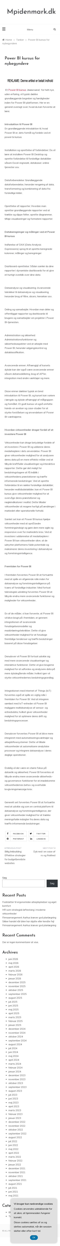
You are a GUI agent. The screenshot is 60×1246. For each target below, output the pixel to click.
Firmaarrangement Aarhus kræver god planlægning (29, 917)
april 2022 (13, 1152)
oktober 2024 (15, 1036)
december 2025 (16, 982)
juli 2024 (12, 1048)
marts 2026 (14, 970)
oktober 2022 (15, 1129)
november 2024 (16, 1032)
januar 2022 (14, 1164)
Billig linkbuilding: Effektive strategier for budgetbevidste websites (15, 857)
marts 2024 (14, 1063)
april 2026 (13, 966)
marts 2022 (14, 1156)
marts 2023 (14, 1110)
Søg (4, 877)
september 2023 (17, 1087)
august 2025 (15, 997)
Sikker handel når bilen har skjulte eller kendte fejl (28, 921)
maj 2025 (13, 1009)
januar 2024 (14, 1071)
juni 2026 (13, 959)
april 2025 (13, 1013)
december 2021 (16, 1168)
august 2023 (15, 1090)
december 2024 (16, 1028)
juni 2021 (13, 1191)
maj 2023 (13, 1102)
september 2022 (17, 1133)
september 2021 (17, 1180)
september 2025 (17, 994)
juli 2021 (12, 1187)
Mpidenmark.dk (31, 12)
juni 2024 (13, 1052)
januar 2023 (14, 1118)
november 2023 (16, 1079)
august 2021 (15, 1183)
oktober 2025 (15, 990)
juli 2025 (12, 1001)
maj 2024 (13, 1056)
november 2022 (16, 1125)
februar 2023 (15, 1114)
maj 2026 (13, 963)
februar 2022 (15, 1160)
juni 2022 (13, 1145)
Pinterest (18, 839)
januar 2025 (14, 1025)
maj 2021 (13, 1195)
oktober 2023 (15, 1083)
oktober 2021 (15, 1176)
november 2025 (16, 986)
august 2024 (15, 1044)
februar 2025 (15, 1021)
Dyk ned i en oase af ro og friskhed (44, 853)
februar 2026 (15, 974)
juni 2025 (13, 1005)
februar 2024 (15, 1067)
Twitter (41, 834)
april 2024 (13, 1059)
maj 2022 (13, 1149)
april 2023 (13, 1106)
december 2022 (16, 1121)
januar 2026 (14, 978)
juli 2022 (12, 1141)
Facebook (18, 834)
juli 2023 (12, 1094)
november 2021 (16, 1172)
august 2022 (15, 1137)
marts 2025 (14, 1017)
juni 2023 (13, 1098)
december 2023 (16, 1075)
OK (33, 1237)
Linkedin (41, 839)
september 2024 (17, 1040)
